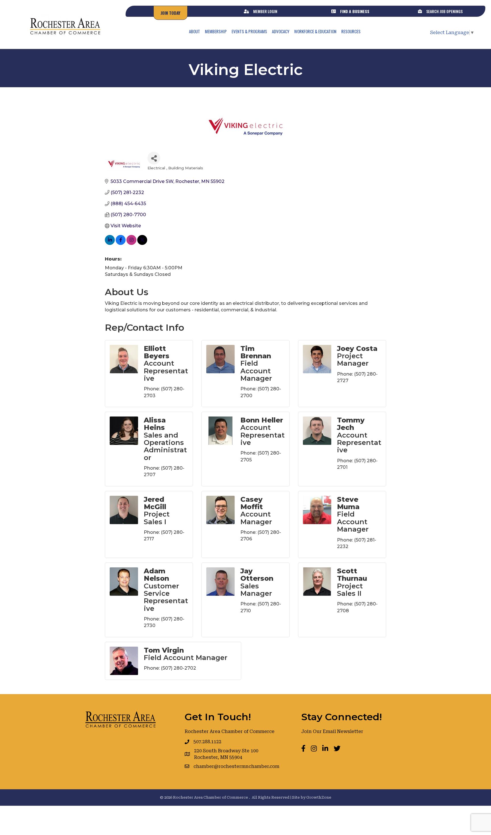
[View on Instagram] (131, 243)
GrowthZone (318, 797)
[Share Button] (153, 158)
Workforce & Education (315, 31)
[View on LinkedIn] (110, 243)
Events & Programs (249, 31)
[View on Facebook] (121, 243)
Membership (216, 31)
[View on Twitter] (142, 243)
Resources (351, 31)
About (194, 31)
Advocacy (280, 31)
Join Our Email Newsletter (332, 731)
